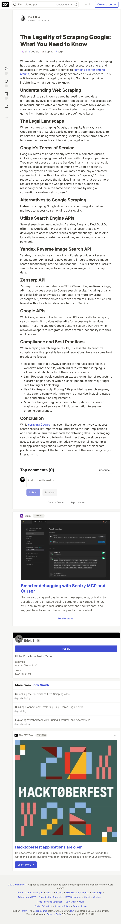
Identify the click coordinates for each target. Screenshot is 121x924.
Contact (97, 897)
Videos (59, 892)
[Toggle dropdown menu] (115, 515)
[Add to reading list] (6, 95)
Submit (33, 492)
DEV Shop (71, 901)
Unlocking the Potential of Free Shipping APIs (41, 696)
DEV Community (16, 884)
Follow (66, 648)
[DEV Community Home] (5, 4)
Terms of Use (79, 906)
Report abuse (77, 502)
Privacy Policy (62, 906)
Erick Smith (35, 17)
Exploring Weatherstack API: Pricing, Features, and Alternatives (52, 721)
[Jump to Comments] (6, 83)
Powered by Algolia (65, 4)
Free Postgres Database (49, 901)
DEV (72, 910)
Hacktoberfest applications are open (49, 847)
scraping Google (39, 424)
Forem (24, 910)
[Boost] (6, 106)
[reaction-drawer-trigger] (6, 71)
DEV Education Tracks (77, 892)
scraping (47, 51)
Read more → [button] (65, 618)
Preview (50, 492)
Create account (106, 4)
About (87, 897)
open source (40, 910)
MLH (81, 901)
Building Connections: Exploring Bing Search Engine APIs (48, 708)
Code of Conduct (57, 502)
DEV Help (97, 892)
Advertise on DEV (27, 897)
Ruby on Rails (54, 914)
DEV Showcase (73, 897)
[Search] (15, 4)
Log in (87, 4)
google (34, 51)
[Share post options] (6, 118)
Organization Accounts (50, 897)
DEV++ (49, 892)
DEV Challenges (35, 892)
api (24, 51)
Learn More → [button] (26, 864)
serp (59, 51)
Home (20, 892)
